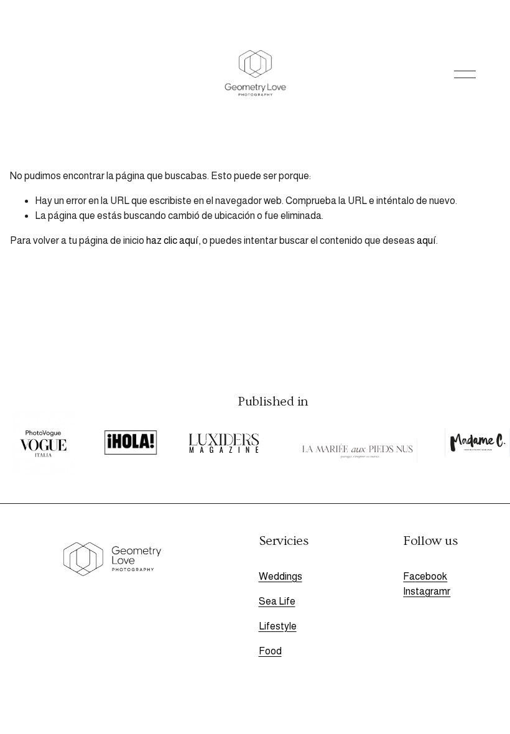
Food (270, 651)
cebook (431, 576)
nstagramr (428, 591)
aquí (426, 240)
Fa (409, 576)
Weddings (280, 576)
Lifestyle (278, 626)
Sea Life (277, 601)
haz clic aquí (172, 240)
